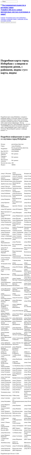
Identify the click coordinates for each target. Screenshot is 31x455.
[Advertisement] (15, 40)
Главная (3, 17)
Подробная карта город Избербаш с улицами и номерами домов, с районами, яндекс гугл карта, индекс (14, 19)
